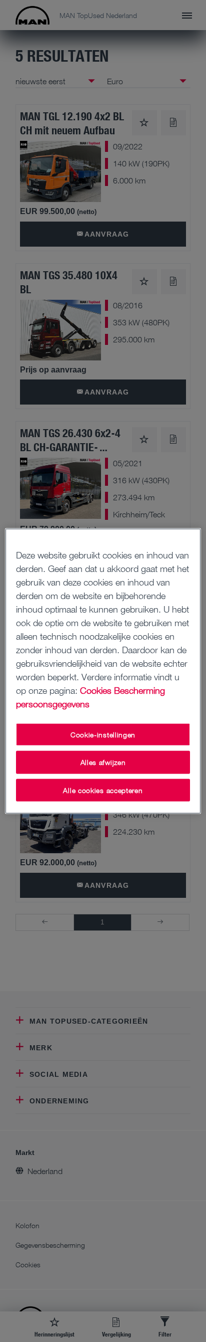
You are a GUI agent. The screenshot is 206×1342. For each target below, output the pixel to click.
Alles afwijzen (103, 762)
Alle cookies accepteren (102, 790)
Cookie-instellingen (103, 734)
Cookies (96, 689)
